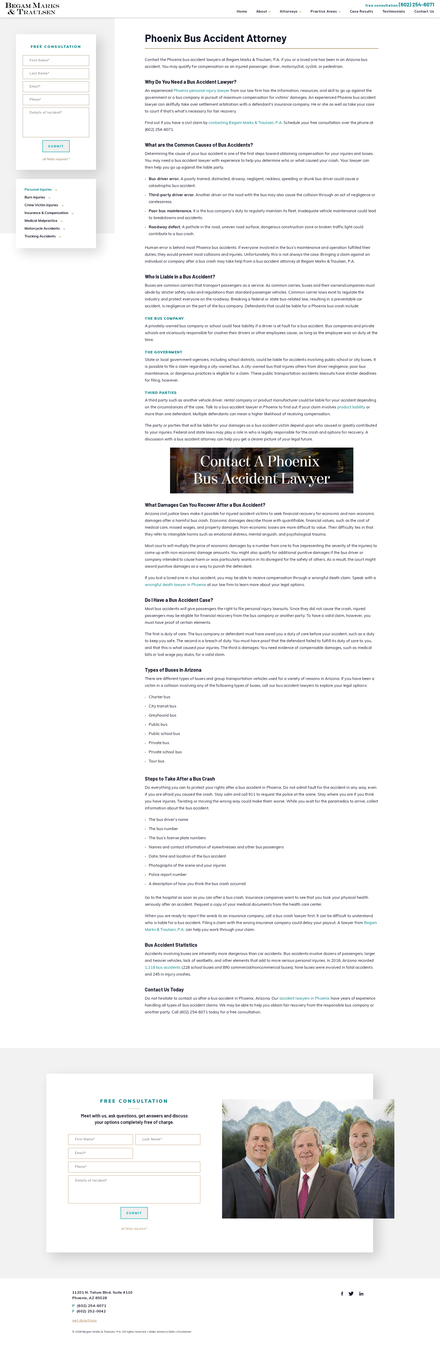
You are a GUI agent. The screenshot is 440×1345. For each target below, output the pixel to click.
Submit (56, 146)
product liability (351, 407)
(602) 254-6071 (416, 4)
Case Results (361, 12)
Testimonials (393, 12)
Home (242, 12)
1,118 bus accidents (163, 968)
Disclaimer (184, 1332)
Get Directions (84, 1321)
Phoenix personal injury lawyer (202, 91)
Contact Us (424, 12)
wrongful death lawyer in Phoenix (175, 585)
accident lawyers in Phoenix (304, 999)
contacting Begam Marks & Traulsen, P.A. (246, 123)
